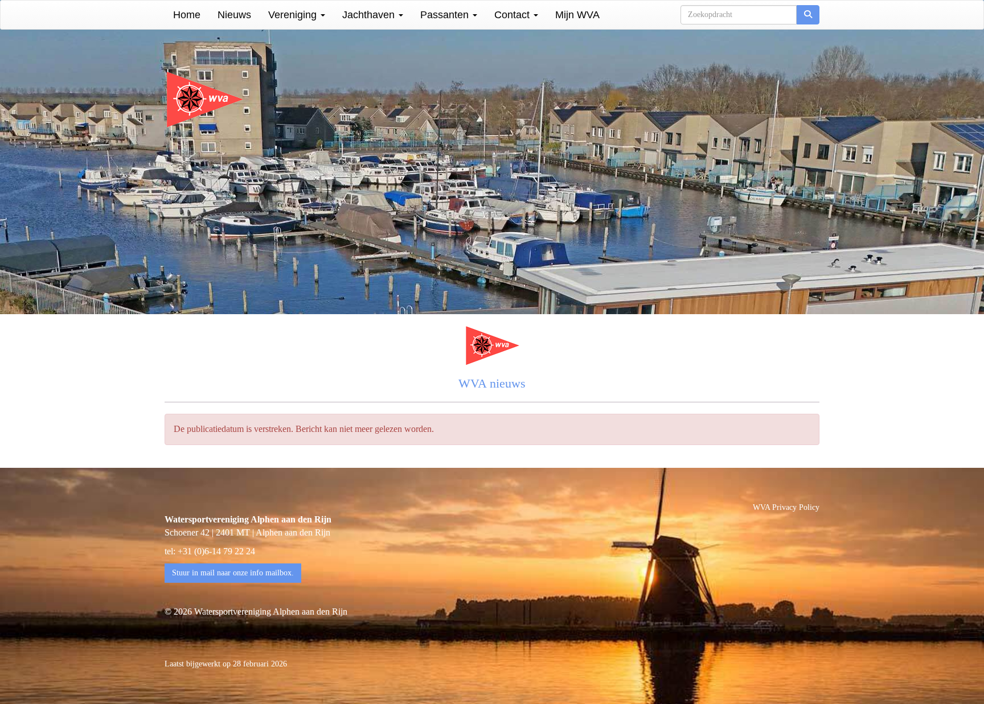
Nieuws (234, 14)
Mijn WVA (577, 14)
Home (186, 14)
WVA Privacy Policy (786, 507)
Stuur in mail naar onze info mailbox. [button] (233, 573)
